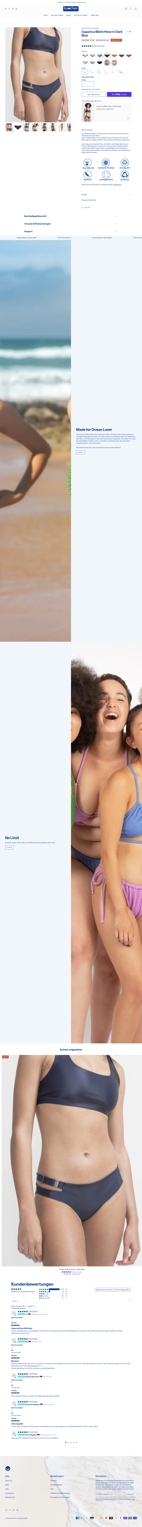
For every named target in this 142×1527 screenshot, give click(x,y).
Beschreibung (87, 130)
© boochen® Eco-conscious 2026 (16, 1518)
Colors (84, 51)
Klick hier (117, 185)
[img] (23, 1311)
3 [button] (70, 1442)
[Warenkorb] (135, 9)
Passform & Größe (89, 200)
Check (80, 452)
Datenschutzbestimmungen (127, 1499)
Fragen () (31, 1306)
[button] (45, 15)
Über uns (8, 1480)
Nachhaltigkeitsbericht (35, 216)
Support (28, 231)
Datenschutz (10, 1497)
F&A (52, 1489)
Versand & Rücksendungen (37, 223)
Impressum (9, 1493)
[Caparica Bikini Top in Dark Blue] (88, 112)
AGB (7, 1485)
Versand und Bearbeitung (60, 1493)
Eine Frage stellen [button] (123, 1290)
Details (84, 194)
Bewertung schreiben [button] (104, 1290)
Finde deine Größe (88, 77)
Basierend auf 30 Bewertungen (23, 1291)
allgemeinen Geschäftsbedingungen (106, 1499)
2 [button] (68, 1442)
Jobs (7, 1489)
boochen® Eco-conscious (90, 28)
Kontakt (53, 1480)
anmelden (130, 1494)
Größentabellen (56, 1485)
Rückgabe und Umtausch (60, 1497)
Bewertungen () (18, 1306)
